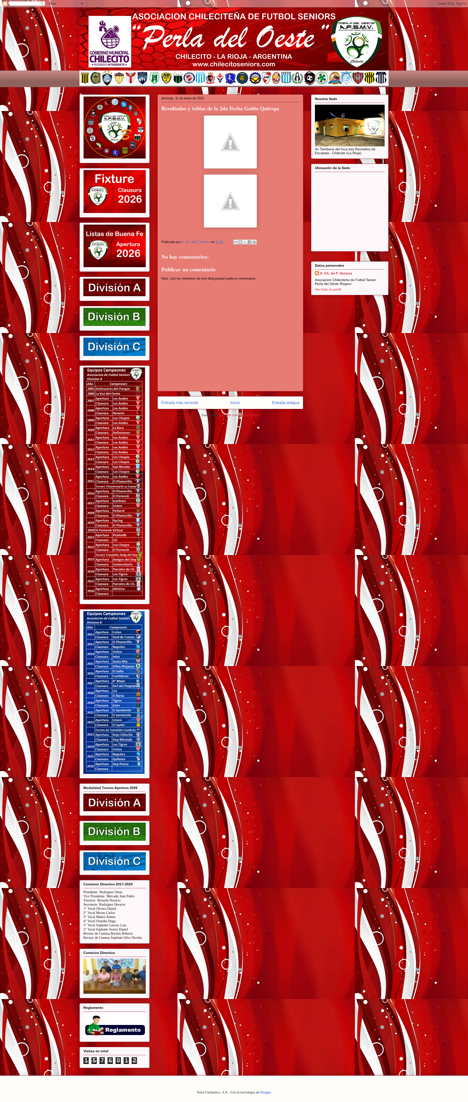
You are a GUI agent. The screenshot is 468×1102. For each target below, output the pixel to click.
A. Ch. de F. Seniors (336, 273)
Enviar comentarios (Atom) (241, 415)
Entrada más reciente (179, 403)
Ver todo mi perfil (328, 289)
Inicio (235, 403)
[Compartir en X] (245, 242)
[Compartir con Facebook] (249, 242)
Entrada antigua (285, 403)
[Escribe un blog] (240, 242)
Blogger (265, 1092)
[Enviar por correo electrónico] (235, 242)
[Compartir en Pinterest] (254, 242)
